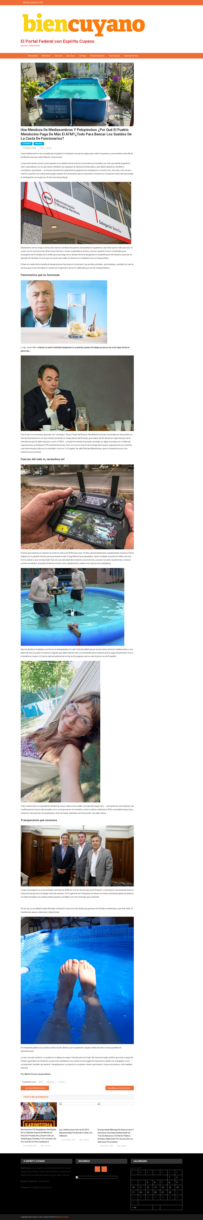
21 (163, 1192)
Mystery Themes (62, 1217)
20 (155, 1192)
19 (148, 1192)
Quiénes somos (131, 56)
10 (133, 1187)
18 (140, 1192)
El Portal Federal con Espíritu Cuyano (57, 41)
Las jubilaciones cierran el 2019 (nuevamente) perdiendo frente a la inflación (75, 1133)
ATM (40, 1082)
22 (170, 1192)
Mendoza (46, 56)
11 (140, 1187)
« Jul (134, 1207)
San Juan (70, 56)
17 (133, 1192)
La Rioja (82, 56)
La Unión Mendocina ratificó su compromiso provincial (37, 1088)
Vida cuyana (114, 56)
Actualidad (33, 56)
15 (170, 1187)
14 (163, 1187)
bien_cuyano (46, 148)
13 (155, 1187)
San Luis (58, 56)
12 (148, 1187)
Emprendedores (97, 56)
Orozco (62, 1082)
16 (177, 1187)
